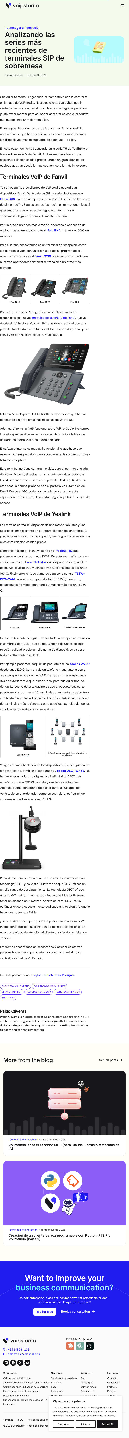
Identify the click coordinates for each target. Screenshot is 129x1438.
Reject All (86, 1424)
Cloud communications (15, 986)
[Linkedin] (6, 1363)
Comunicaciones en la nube (49, 986)
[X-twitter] (20, 1363)
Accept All (107, 1424)
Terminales (8, 997)
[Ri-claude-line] (70, 1346)
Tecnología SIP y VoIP (38, 991)
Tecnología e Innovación (22, 28)
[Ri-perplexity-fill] (90, 1346)
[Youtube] (27, 1363)
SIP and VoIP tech (12, 991)
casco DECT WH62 (70, 771)
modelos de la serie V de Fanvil (53, 318)
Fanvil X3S (7, 199)
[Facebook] (13, 1363)
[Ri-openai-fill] (80, 1346)
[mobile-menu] (120, 5)
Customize (64, 1424)
